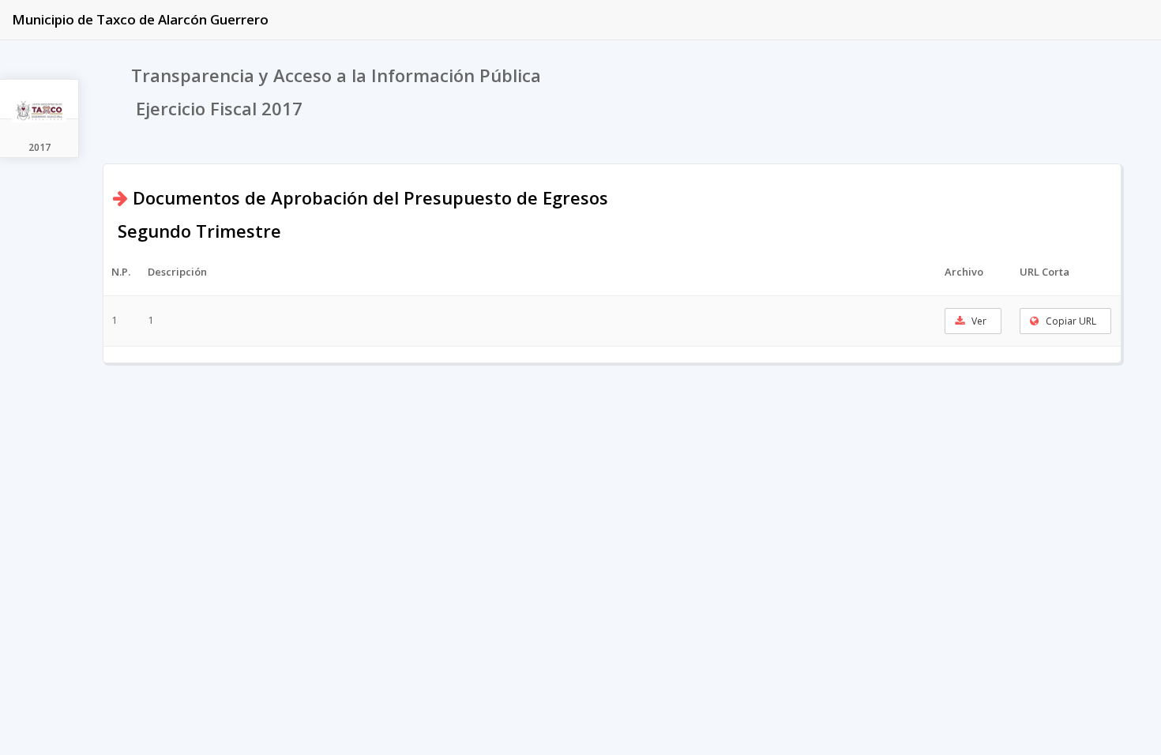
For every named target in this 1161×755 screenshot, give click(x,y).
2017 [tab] (39, 147)
